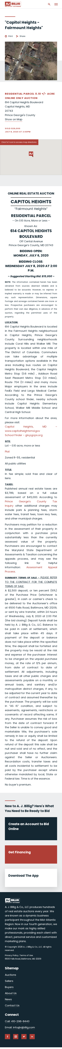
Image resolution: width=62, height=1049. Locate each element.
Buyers (9, 987)
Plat (7, 451)
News (8, 999)
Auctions (10, 975)
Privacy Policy (11, 955)
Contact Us (12, 1005)
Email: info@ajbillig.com (20, 1027)
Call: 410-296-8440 (17, 1021)
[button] (31, 154)
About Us (11, 993)
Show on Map (13, 119)
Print (10, 36)
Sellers (9, 981)
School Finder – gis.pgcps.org (24, 435)
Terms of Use (26, 955)
